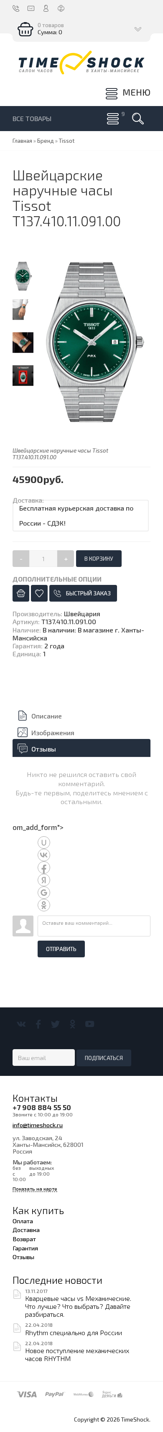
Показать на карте (35, 1189)
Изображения (52, 732)
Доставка (26, 1229)
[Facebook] (38, 1024)
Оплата (23, 1221)
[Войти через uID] (44, 842)
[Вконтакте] (21, 1024)
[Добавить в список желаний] (39, 593)
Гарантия (25, 1248)
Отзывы (43, 749)
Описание (46, 716)
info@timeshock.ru (38, 1124)
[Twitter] (55, 1024)
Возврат (24, 1238)
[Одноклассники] (72, 1024)
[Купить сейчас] (21, 593)
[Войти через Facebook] (44, 867)
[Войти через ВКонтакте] (44, 855)
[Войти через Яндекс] (44, 880)
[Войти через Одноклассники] (44, 905)
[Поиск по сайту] (137, 118)
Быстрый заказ (88, 593)
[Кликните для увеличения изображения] (93, 343)
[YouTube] (89, 1024)
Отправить (61, 949)
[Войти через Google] (44, 892)
